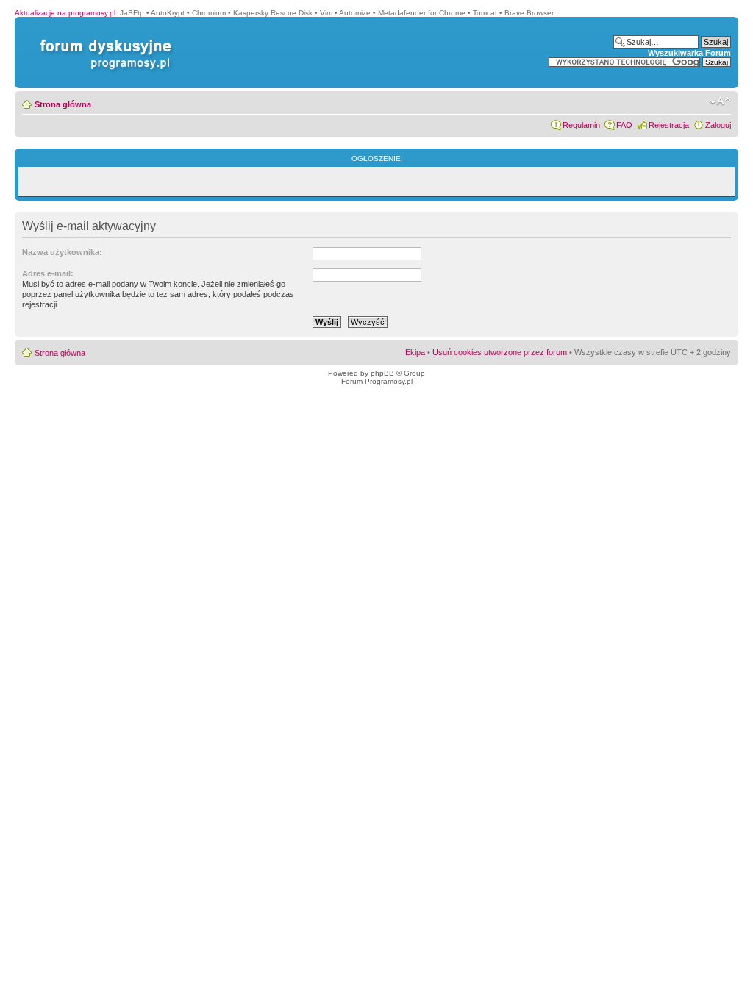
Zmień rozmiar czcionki (720, 101)
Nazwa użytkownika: (62, 252)
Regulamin (581, 125)
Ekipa (415, 352)
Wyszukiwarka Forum (689, 53)
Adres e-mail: (48, 273)
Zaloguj (718, 125)
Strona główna (63, 104)
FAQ (624, 125)
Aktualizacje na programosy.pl (65, 13)
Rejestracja (669, 125)
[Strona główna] (103, 39)
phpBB (382, 373)
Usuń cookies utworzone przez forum (499, 352)
